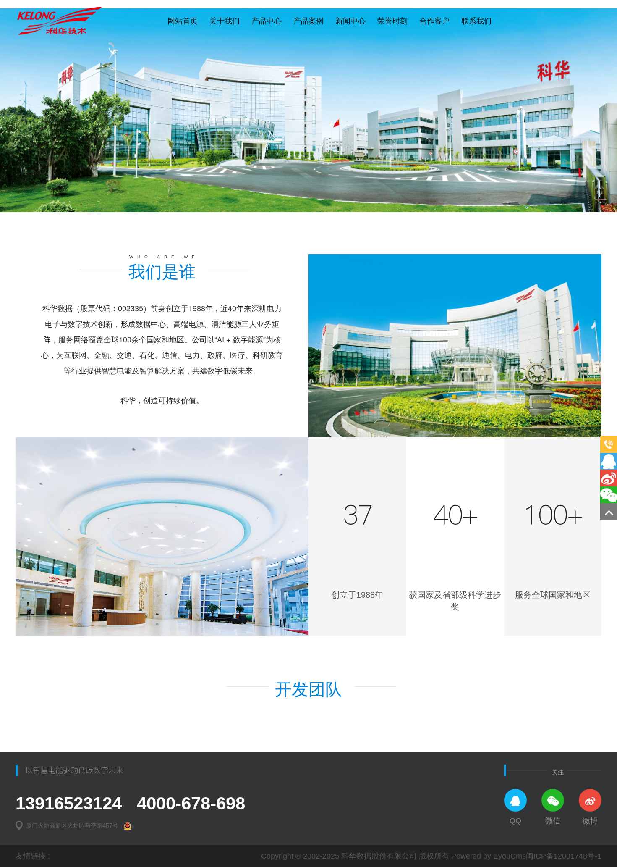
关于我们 (224, 21)
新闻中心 (350, 21)
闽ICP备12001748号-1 (563, 856)
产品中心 (266, 21)
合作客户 (434, 21)
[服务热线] (608, 444)
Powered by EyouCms (487, 856)
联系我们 (476, 21)
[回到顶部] (608, 511)
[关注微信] (608, 494)
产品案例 (308, 21)
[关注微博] (608, 478)
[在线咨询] (608, 461)
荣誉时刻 (392, 21)
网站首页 (182, 21)
